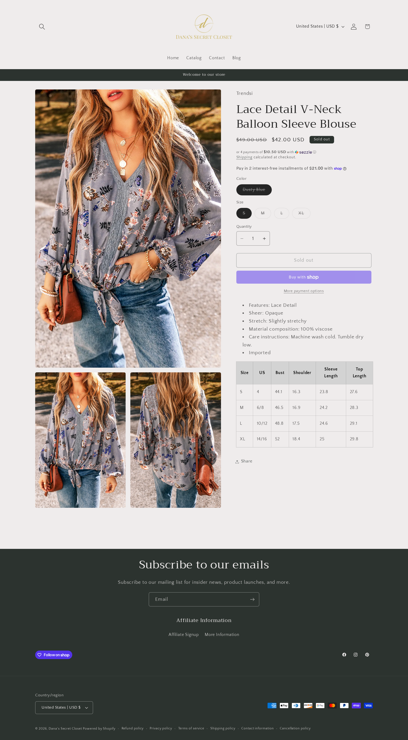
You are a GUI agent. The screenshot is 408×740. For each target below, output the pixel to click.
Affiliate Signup (184, 634)
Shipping (244, 157)
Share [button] (246, 461)
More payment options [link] (304, 291)
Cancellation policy (295, 728)
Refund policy (133, 728)
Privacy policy (161, 728)
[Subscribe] (252, 599)
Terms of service (191, 728)
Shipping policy (222, 728)
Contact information (257, 728)
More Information (222, 634)
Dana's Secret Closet (65, 729)
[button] (42, 26)
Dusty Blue (257, 191)
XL (304, 215)
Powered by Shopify (99, 729)
